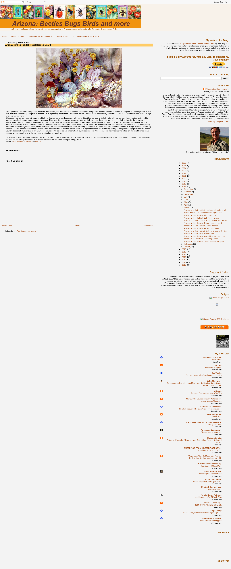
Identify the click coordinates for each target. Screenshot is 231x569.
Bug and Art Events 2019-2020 (86, 36)
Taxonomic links (17, 36)
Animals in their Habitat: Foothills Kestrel (201, 226)
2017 (184, 186)
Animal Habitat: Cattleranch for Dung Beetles (203, 212)
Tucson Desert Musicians (211, 401)
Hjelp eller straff (215, 489)
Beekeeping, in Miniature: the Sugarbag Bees (202, 513)
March (187, 207)
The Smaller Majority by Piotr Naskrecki (204, 422)
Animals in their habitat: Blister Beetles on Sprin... (204, 241)
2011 (184, 262)
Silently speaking (214, 425)
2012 (184, 260)
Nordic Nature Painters (211, 495)
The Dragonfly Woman (211, 518)
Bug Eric (218, 365)
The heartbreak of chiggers (210, 521)
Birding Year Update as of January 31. (205, 458)
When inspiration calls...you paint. (207, 482)
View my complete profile (218, 121)
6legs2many (216, 511)
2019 (184, 181)
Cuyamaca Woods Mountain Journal (205, 456)
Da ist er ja (217, 417)
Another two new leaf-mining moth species (204, 375)
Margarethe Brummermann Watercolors (197, 44)
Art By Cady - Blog (213, 479)
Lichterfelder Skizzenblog (210, 464)
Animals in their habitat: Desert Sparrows (201, 239)
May (186, 202)
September (189, 194)
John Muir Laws (214, 381)
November (188, 189)
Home (4, 36)
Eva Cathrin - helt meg (211, 487)
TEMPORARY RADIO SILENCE (208, 505)
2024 (184, 168)
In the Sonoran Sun (213, 471)
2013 (184, 257)
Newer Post (7, 226)
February (188, 244)
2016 (184, 249)
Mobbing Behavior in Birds (210, 474)
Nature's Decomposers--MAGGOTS (206, 393)
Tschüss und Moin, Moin (211, 466)
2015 (184, 252)
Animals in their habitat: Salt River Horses (201, 218)
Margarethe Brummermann (217, 89)
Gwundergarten (214, 414)
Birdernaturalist (214, 438)
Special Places (62, 36)
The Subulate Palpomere (210, 407)
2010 (184, 265)
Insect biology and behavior (40, 36)
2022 (184, 173)
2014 (184, 254)
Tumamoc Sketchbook (211, 430)
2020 (184, 179)
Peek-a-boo (217, 360)
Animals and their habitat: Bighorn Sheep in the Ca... (206, 231)
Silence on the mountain (211, 432)
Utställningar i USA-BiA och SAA (208, 497)
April (186, 205)
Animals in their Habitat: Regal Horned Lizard (203, 223)
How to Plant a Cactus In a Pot (209, 450)
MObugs (218, 391)
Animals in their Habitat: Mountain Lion (200, 215)
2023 (184, 171)
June (186, 200)
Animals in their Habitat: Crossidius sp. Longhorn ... (205, 236)
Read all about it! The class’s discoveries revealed (200, 409)
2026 (184, 163)
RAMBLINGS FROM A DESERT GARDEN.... (203, 448)
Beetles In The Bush (212, 357)
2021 (184, 176)
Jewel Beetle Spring (213, 367)
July (186, 197)
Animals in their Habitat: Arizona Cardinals (201, 228)
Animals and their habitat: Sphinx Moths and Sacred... (206, 220)
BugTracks (217, 373)
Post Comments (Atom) (26, 231)
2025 (184, 165)
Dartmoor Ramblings (212, 503)
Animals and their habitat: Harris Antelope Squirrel (205, 210)
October (187, 192)
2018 (184, 184)
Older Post (148, 226)
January (187, 247)
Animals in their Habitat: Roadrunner (199, 233)
